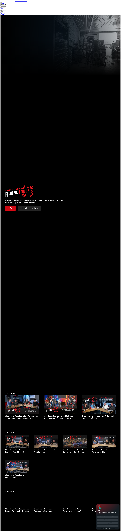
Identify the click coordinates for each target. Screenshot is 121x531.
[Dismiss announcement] (1, 2)
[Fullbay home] (3, 3)
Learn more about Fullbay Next (21, 1)
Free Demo (3, 13)
